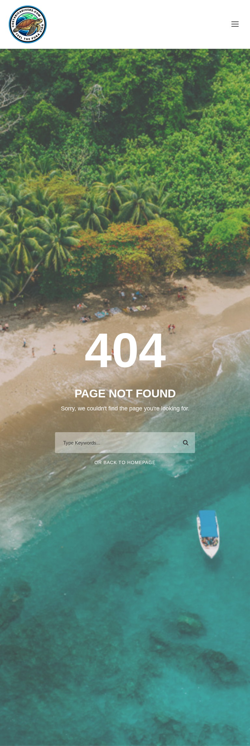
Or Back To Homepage (125, 462)
